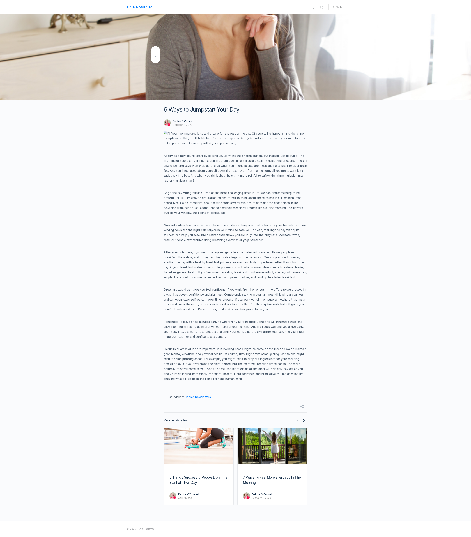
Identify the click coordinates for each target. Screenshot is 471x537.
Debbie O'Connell (183, 121)
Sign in (337, 7)
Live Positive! (139, 7)
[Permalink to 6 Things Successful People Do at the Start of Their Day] (198, 446)
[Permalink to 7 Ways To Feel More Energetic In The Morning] (272, 446)
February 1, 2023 (261, 498)
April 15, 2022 (186, 498)
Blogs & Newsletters (198, 397)
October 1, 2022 (182, 124)
